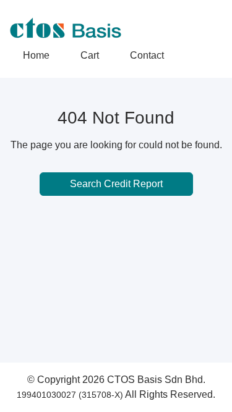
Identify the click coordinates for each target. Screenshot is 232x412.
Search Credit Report (116, 184)
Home (36, 55)
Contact (147, 55)
